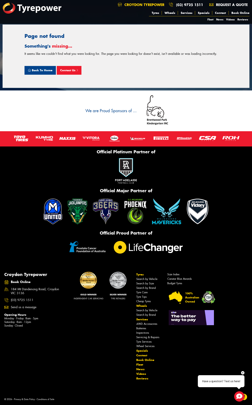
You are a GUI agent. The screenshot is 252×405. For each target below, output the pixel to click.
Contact (220, 13)
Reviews (242, 19)
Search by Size (145, 283)
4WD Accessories (146, 324)
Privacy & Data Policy (24, 399)
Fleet (210, 19)
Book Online (240, 13)
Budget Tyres (174, 283)
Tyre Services (144, 341)
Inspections (142, 333)
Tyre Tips (141, 297)
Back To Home (41, 70)
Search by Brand (146, 288)
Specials (203, 13)
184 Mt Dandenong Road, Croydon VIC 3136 (35, 291)
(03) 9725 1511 (189, 5)
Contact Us (68, 70)
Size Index (173, 274)
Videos (230, 19)
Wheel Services (145, 346)
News (219, 19)
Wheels (170, 13)
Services (186, 13)
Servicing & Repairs (147, 337)
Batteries (141, 328)
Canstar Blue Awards (179, 279)
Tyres (155, 13)
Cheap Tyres (143, 301)
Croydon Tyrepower (143, 5)
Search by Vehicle (146, 279)
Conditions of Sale (45, 399)
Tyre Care (142, 292)
